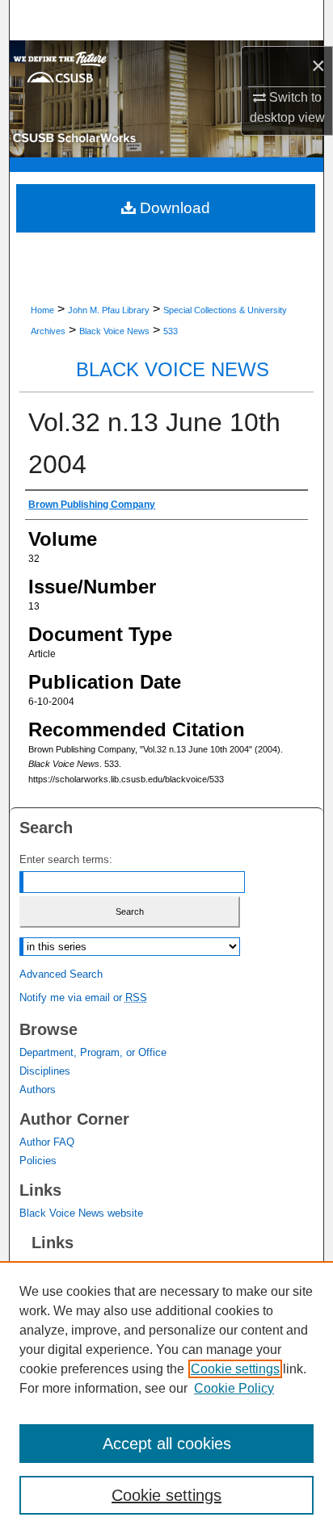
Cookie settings (235, 1369)
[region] (166, 1397)
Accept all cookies (167, 1443)
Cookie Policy (234, 1388)
